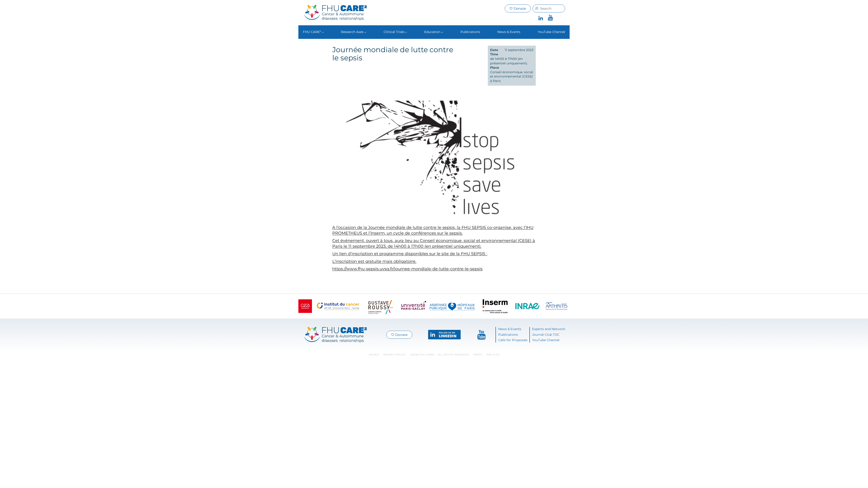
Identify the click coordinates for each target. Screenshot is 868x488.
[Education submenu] (442, 32)
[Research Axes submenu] (365, 32)
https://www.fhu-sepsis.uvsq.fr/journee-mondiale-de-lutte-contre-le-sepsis (407, 268)
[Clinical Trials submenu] (406, 32)
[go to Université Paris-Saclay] (413, 306)
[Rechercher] (536, 8)
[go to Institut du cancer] (338, 306)
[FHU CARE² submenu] (323, 32)
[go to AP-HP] (452, 306)
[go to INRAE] (527, 306)
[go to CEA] (305, 306)
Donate (519, 8)
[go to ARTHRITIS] (556, 306)
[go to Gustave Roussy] (381, 306)
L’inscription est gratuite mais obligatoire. (374, 261)
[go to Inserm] (495, 306)
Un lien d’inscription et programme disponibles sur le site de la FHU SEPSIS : (409, 253)
